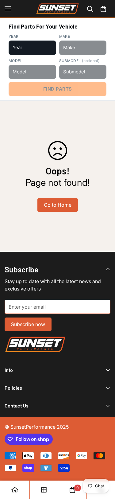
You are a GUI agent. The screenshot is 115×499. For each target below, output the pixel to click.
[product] (14, 489)
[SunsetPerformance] (57, 9)
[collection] (44, 490)
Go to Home (57, 205)
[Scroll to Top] (104, 466)
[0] (103, 9)
